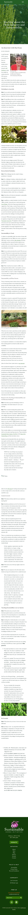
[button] (22, 2)
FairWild (15, 434)
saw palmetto (21, 363)
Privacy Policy (14, 869)
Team (14, 851)
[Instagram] (12, 902)
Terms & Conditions (14, 871)
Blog (14, 853)
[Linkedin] (16, 902)
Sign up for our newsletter (13, 892)
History (14, 854)
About (14, 849)
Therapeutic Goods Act (6, 221)
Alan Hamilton (18, 240)
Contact (14, 858)
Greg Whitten (4, 204)
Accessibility (14, 867)
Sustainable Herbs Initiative (7, 434)
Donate (14, 856)
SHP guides (9, 488)
